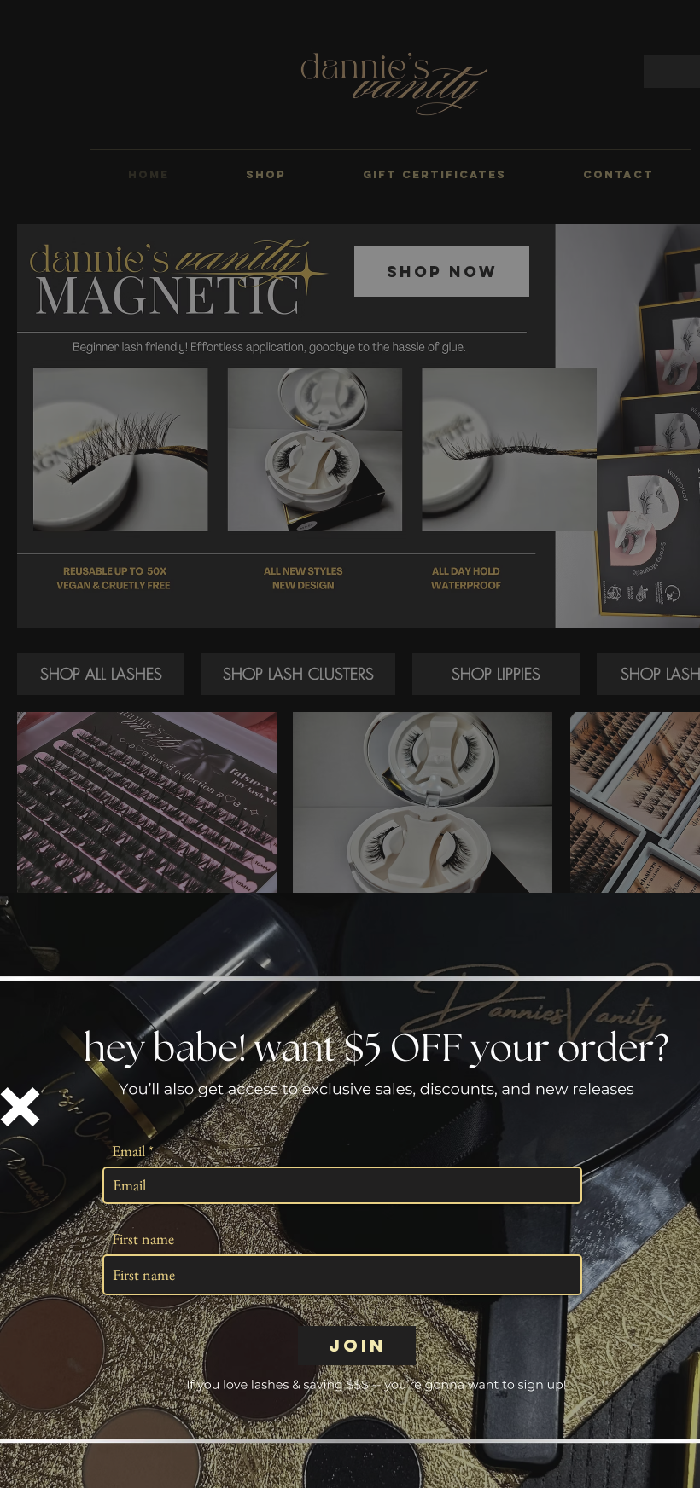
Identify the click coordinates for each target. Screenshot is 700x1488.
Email (128, 1151)
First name (143, 1239)
